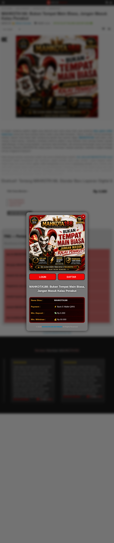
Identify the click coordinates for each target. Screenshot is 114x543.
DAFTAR (71, 277)
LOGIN (42, 277)
